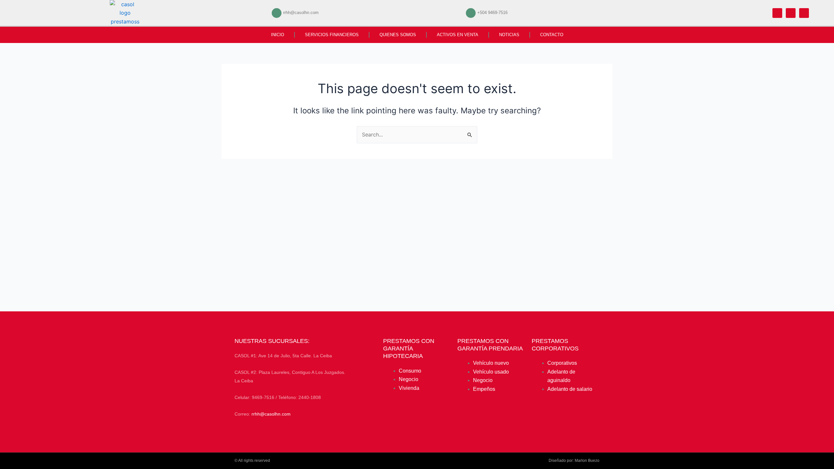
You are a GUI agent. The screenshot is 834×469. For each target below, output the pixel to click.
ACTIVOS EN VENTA (457, 34)
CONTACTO (551, 34)
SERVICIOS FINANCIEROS (332, 34)
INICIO (277, 34)
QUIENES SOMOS (398, 34)
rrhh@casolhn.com (271, 414)
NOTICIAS (509, 34)
